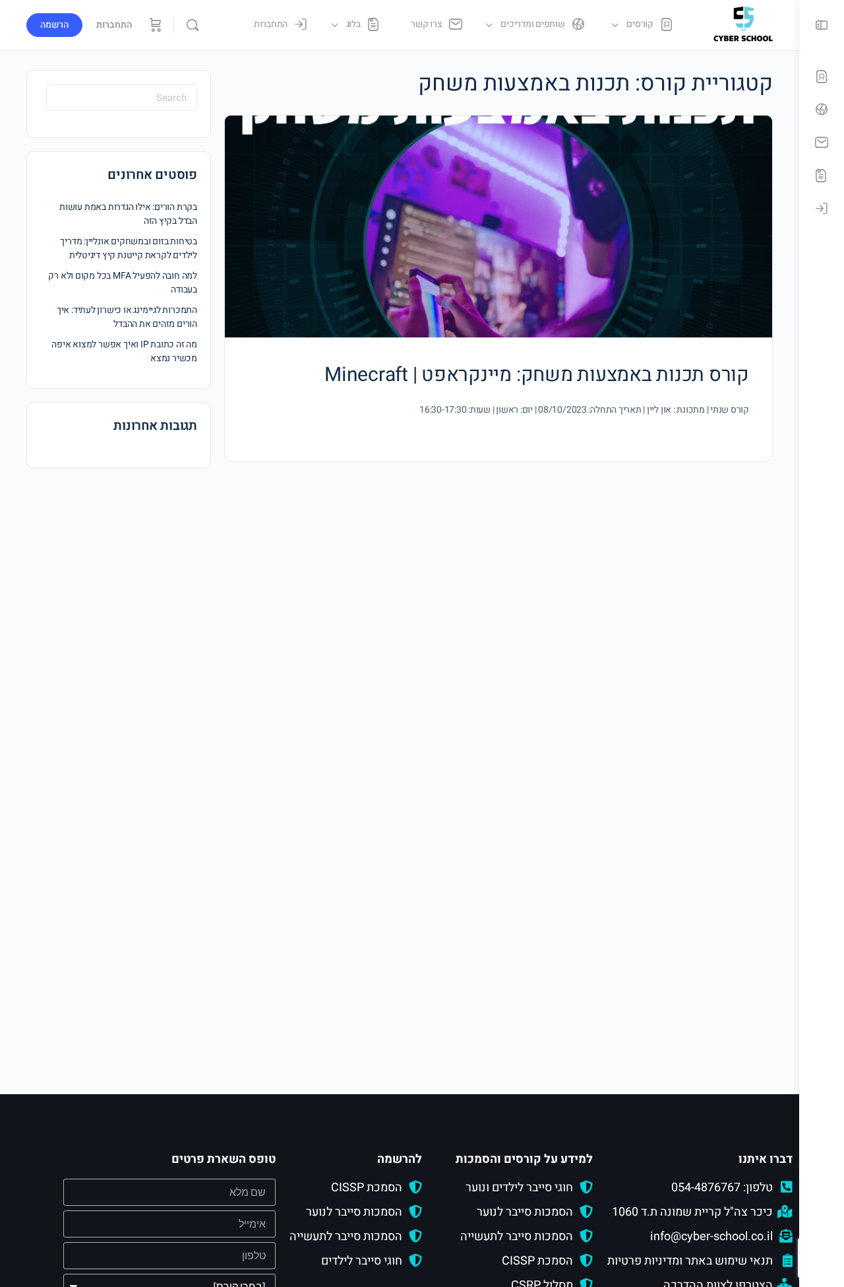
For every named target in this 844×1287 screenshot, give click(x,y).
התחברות (114, 25)
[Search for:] (121, 97)
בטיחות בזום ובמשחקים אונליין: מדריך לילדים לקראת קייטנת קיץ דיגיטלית (128, 248)
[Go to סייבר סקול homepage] (743, 24)
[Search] (192, 25)
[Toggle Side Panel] (821, 25)
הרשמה (54, 25)
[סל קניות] (154, 25)
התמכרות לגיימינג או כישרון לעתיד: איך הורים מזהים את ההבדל (127, 317)
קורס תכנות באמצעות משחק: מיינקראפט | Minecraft (536, 375)
